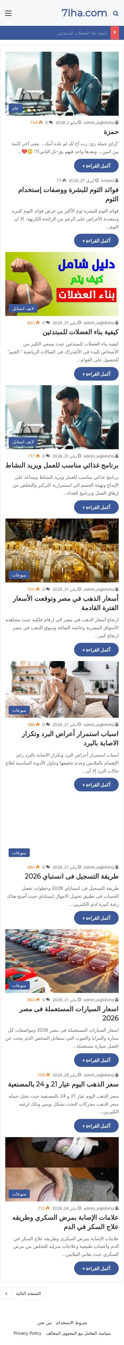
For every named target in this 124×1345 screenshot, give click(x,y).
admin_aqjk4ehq (99, 122)
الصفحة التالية (28, 1293)
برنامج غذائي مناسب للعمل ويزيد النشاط (69, 32)
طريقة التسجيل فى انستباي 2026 (72, 876)
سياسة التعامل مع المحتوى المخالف (78, 1333)
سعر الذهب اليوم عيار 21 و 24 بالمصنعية (63, 1084)
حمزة (111, 132)
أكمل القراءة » (96, 165)
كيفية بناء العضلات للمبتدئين (81, 332)
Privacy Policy (27, 1333)
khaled (107, 180)
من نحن (44, 1322)
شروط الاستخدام (71, 1322)
